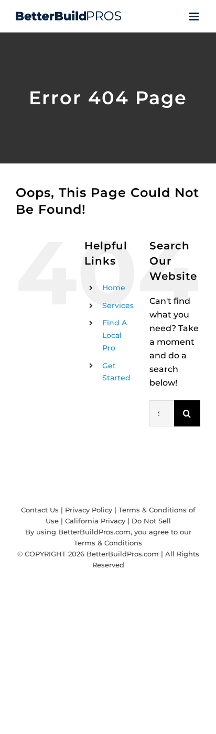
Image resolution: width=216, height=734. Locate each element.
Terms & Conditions (108, 543)
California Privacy (95, 521)
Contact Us (40, 510)
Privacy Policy (88, 510)
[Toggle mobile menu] (194, 16)
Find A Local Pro (114, 335)
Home (113, 287)
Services (118, 305)
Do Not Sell (151, 521)
